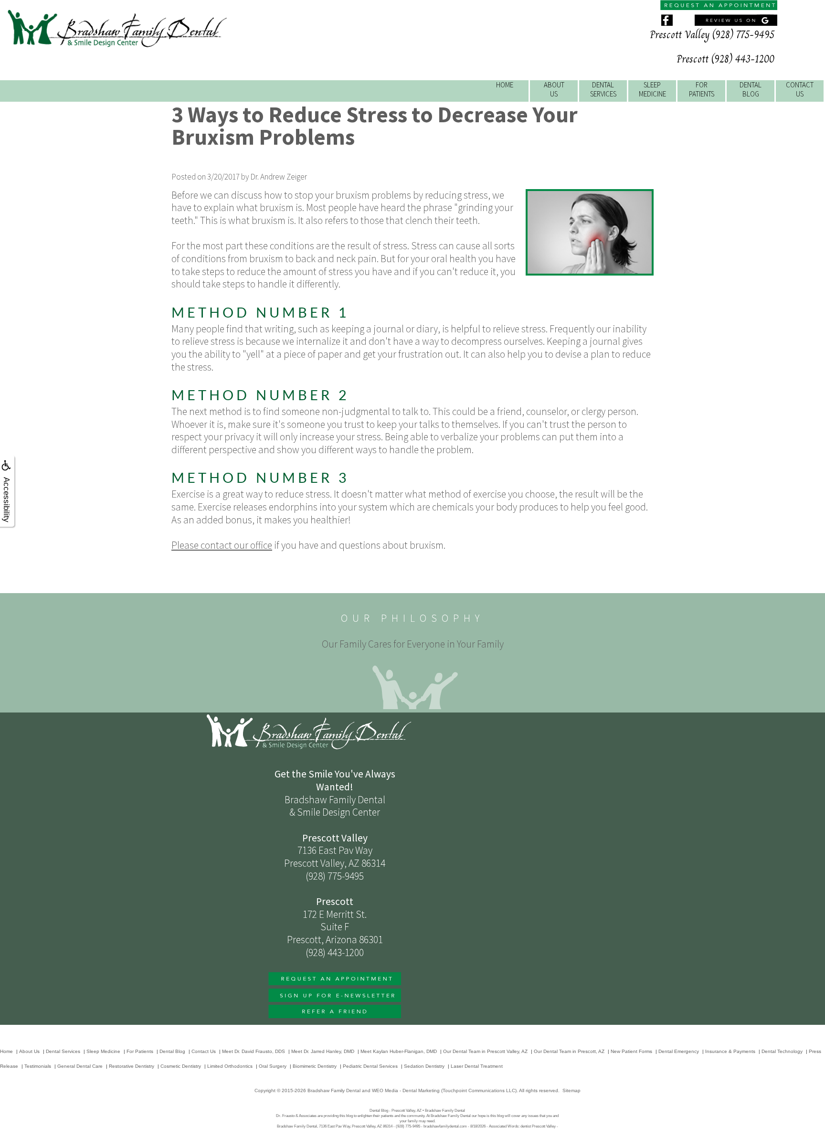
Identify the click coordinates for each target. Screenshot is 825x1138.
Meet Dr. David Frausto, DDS (253, 1051)
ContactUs (800, 89)
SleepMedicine (652, 89)
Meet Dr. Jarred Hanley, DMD (322, 1051)
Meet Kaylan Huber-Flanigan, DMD (398, 1051)
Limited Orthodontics (230, 1066)
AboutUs (554, 89)
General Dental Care (80, 1066)
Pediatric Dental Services (370, 1066)
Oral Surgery (272, 1066)
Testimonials (37, 1066)
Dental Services (63, 1051)
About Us (29, 1051)
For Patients (140, 1051)
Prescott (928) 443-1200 (725, 59)
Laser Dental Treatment (477, 1066)
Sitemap (571, 1090)
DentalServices (603, 89)
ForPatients (701, 89)
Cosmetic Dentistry (180, 1066)
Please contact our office (221, 545)
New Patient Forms (631, 1051)
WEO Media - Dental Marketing (406, 1090)
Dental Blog (172, 1051)
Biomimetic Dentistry (315, 1066)
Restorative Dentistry (131, 1066)
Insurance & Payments (730, 1051)
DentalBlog (751, 89)
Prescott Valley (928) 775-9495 (712, 34)
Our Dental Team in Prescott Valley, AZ (485, 1051)
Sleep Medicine (103, 1051)
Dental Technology (782, 1051)
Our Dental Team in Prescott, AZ (569, 1051)
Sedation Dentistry (424, 1066)
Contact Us (203, 1051)
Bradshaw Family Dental (333, 1090)
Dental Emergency (678, 1051)
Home (504, 84)
